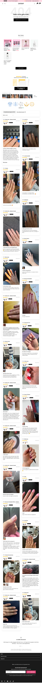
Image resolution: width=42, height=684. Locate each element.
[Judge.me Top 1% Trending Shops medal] (32, 104)
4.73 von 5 (24, 76)
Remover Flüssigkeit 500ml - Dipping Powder (7, 61)
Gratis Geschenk (35, 0)
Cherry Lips (26, 361)
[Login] (34, 3)
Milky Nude (7, 257)
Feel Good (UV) (27, 322)
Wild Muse (26, 199)
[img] (21, 76)
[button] (15, 81)
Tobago (6, 168)
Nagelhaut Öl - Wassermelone (33, 49)
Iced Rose (26, 520)
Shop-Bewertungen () (21, 112)
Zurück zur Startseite (21, 19)
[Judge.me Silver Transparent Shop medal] (21, 104)
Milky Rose (26, 439)
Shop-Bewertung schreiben (21, 88)
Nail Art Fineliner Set (25, 48)
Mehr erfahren (29, 650)
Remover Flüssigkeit (28, 278)
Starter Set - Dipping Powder (7, 49)
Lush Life (26, 119)
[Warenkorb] (39, 3)
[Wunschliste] (36, 3)
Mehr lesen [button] (5, 162)
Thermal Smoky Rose (9, 555)
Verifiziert (20, 107)
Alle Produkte (21, 68)
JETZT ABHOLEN (31, 672)
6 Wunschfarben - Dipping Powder (16, 49)
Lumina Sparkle (27, 155)
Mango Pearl (7, 341)
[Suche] (4, 3)
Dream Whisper (27, 394)
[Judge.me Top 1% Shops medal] (26, 104)
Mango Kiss (26, 592)
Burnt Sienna (26, 238)
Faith (25, 476)
